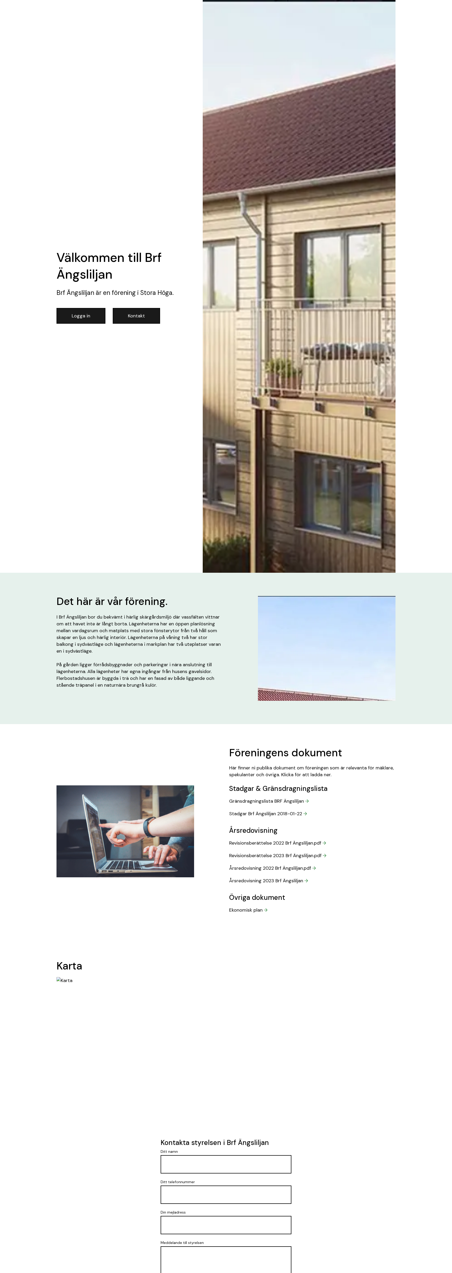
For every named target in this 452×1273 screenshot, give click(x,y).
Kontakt (136, 316)
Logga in (81, 316)
